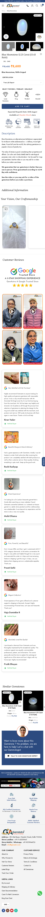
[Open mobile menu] (3, 5)
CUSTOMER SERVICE (32, 850)
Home (3, 11)
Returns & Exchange (30, 858)
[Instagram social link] (7, 910)
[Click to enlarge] (6, 36)
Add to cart (22, 106)
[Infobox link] (11, 796)
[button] (4, 27)
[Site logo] (13, 5)
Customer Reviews (8, 865)
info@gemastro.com (14, 845)
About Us (5, 854)
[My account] (32, 5)
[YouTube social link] (12, 910)
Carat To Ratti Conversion (10, 894)
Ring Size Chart (7, 898)
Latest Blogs (5, 869)
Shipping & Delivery (8, 887)
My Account (6, 883)
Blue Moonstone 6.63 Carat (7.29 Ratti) (11, 707)
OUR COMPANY (8, 850)
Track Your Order (8, 873)
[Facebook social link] (3, 910)
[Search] (37, 5)
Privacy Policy (28, 854)
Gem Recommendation (9, 891)
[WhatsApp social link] (16, 910)
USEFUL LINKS (7, 879)
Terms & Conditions (30, 862)
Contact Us (27, 865)
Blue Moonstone (12, 11)
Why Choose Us (7, 858)
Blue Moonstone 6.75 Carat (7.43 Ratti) (33, 714)
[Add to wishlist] (41, 54)
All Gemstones (28, 869)
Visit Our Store (7, 862)
